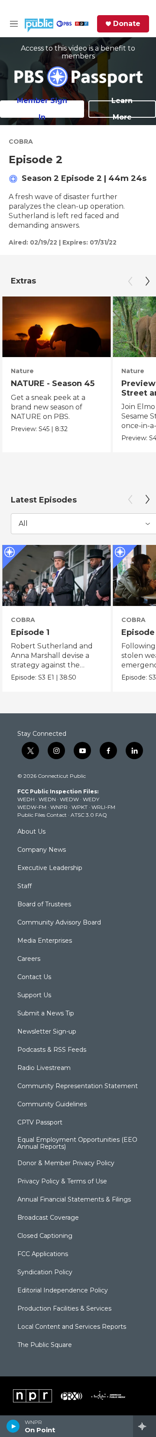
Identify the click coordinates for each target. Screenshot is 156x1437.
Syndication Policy (44, 1272)
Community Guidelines (52, 1104)
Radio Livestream (44, 1068)
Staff (24, 886)
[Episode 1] (56, 575)
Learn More (122, 109)
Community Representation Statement (77, 1086)
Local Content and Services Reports (71, 1327)
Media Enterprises (44, 941)
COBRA (21, 141)
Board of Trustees (44, 904)
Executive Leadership (49, 868)
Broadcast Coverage (48, 1218)
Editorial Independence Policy (62, 1290)
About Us (31, 831)
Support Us (34, 995)
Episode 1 (30, 632)
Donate (126, 24)
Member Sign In (42, 109)
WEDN (47, 799)
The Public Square (44, 1345)
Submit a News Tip (45, 1013)
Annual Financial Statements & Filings (74, 1199)
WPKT (80, 807)
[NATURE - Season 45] (56, 327)
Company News (41, 850)
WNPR (59, 807)
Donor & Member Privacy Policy (65, 1163)
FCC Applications (42, 1254)
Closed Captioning (44, 1236)
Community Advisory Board (59, 922)
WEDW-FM (31, 807)
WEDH (26, 799)
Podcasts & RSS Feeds (51, 1050)
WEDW (69, 799)
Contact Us (34, 977)
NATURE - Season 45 (52, 383)
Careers (28, 959)
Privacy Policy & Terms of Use (62, 1181)
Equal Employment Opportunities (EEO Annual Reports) (77, 1143)
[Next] (147, 281)
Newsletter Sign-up (46, 1031)
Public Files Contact (42, 815)
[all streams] (144, 1426)
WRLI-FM (103, 807)
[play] (13, 1426)
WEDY (91, 799)
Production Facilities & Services (64, 1308)
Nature (22, 371)
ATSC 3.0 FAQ (89, 815)
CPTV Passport (39, 1122)
